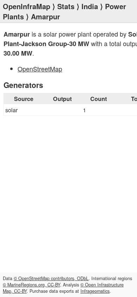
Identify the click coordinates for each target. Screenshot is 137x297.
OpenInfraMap (26, 6)
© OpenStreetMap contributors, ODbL (51, 278)
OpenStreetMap (40, 68)
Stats (65, 6)
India (89, 6)
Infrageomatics (95, 291)
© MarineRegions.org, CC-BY (31, 285)
